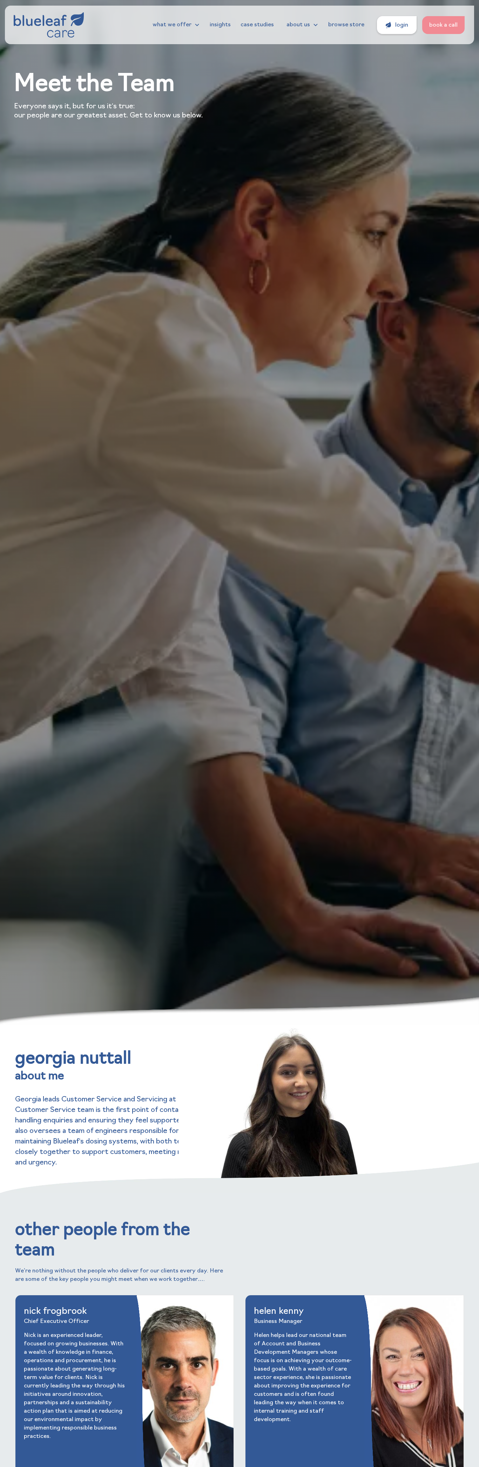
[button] (176, 25)
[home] (49, 25)
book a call (443, 25)
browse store (346, 25)
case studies (257, 25)
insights (220, 25)
